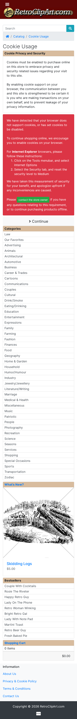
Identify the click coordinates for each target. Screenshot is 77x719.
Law (7, 234)
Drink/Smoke (13, 300)
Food (8, 350)
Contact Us (11, 696)
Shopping (11, 455)
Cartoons (11, 278)
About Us (9, 674)
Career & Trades (15, 273)
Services (10, 449)
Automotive (12, 262)
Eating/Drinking (15, 306)
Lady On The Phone (18, 602)
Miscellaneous (14, 405)
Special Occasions (17, 461)
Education (11, 311)
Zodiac (9, 477)
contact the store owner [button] (33, 199)
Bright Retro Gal (15, 613)
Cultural (10, 295)
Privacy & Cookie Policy (20, 681)
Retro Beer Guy (15, 630)
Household (12, 367)
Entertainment (14, 317)
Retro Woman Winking (20, 608)
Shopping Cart (14, 643)
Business (10, 267)
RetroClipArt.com (52, 706)
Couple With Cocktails (20, 586)
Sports (9, 466)
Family (9, 328)
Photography (13, 427)
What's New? (14, 484)
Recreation (12, 433)
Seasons (10, 444)
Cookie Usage (39, 36)
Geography (12, 356)
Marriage (10, 394)
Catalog (18, 36)
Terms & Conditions (16, 688)
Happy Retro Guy (16, 597)
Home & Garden (15, 361)
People (9, 422)
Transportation (14, 472)
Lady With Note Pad (18, 619)
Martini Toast (13, 624)
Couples (10, 289)
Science (10, 438)
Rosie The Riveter (16, 591)
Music (8, 411)
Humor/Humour (15, 372)
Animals (10, 251)
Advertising (12, 245)
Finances (10, 344)
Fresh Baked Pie (15, 636)
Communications (16, 284)
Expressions (12, 322)
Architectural (13, 256)
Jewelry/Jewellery (17, 383)
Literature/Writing (16, 389)
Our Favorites (14, 240)
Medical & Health (16, 400)
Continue (39, 221)
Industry (10, 378)
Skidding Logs (19, 563)
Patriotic (10, 416)
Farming (10, 333)
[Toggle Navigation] (7, 4)
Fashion (9, 339)
